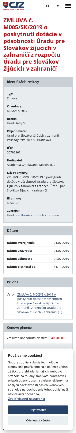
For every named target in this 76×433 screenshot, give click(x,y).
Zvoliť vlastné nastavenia (26, 398)
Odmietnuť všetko (38, 420)
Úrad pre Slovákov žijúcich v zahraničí (33, 215)
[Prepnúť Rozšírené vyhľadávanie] (58, 6)
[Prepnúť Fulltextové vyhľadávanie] (47, 6)
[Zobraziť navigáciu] (68, 6)
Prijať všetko (38, 410)
